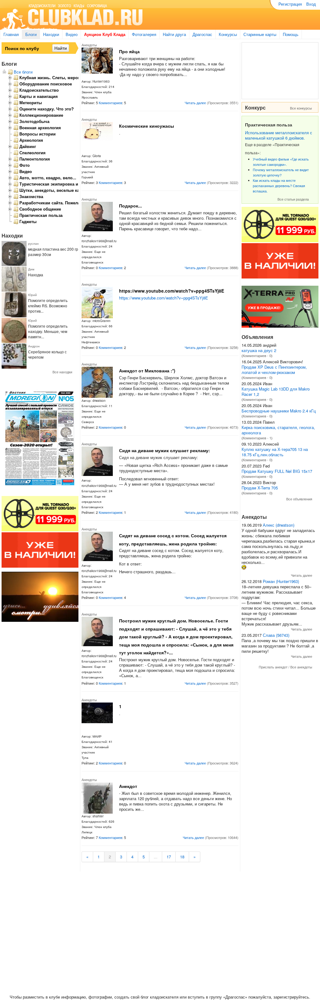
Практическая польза (40, 215)
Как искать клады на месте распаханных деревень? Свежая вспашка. (279, 185)
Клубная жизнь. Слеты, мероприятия (57, 77)
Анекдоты (89, 44)
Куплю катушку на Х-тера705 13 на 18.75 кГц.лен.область (275, 452)
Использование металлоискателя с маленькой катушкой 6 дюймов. (278, 135)
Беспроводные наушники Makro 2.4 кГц (279, 411)
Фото (24, 165)
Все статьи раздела (293, 199)
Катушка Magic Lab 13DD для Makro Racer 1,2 (276, 391)
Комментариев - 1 (257, 437)
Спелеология (32, 153)
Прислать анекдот (273, 666)
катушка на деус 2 (259, 350)
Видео (72, 34)
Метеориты (30, 102)
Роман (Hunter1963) (281, 581)
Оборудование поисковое (45, 84)
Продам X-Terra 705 (260, 488)
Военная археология (40, 127)
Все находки (62, 371)
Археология (31, 140)
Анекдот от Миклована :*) (147, 370)
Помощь (290, 34)
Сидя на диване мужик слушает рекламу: (164, 450)
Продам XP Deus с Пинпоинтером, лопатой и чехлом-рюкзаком (274, 369)
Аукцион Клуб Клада (104, 34)
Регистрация (290, 4)
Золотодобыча (34, 121)
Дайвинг (27, 146)
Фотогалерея (144, 34)
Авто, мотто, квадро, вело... (47, 178)
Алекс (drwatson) (278, 525)
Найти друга (174, 34)
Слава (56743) (276, 635)
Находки (51, 34)
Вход (311, 4)
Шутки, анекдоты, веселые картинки (56, 190)
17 (169, 857)
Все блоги (23, 72)
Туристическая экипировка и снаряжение (61, 184)
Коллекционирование (41, 115)
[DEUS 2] (280, 326)
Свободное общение (40, 209)
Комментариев (110, 102)
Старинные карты (259, 34)
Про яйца (129, 51)
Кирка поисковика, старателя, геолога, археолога (278, 430)
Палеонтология (34, 159)
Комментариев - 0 (257, 355)
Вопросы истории (37, 134)
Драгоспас (202, 34)
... (156, 857)
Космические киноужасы (146, 126)
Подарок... (130, 205)
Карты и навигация (38, 96)
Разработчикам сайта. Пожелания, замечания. (66, 203)
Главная (11, 34)
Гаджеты (28, 221)
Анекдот (128, 786)
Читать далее (195, 102)
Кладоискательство (39, 90)
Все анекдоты (301, 666)
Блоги (31, 34)
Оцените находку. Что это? (46, 109)
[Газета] (40, 487)
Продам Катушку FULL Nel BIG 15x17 (277, 471)
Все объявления (299, 498)
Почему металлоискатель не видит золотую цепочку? (281, 172)
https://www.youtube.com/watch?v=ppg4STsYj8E (171, 291)
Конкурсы (228, 34)
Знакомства (31, 196)
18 (182, 857)
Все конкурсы (301, 107)
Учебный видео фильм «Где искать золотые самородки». (281, 161)
